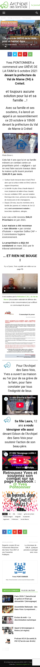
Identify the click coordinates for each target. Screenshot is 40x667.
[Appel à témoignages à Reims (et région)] (7, 630)
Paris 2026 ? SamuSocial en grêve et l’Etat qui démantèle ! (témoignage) (25, 598)
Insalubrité (26, 516)
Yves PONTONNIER (11, 44)
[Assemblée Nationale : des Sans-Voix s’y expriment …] (7, 609)
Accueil (3, 18)
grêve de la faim (29, 514)
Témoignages (26, 18)
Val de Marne (25, 519)
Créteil (20, 514)
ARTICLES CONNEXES (11, 590)
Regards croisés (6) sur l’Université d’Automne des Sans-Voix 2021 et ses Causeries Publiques (10, 550)
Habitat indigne (8, 516)
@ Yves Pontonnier (20, 485)
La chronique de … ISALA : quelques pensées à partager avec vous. (31, 548)
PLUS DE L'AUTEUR (28, 590)
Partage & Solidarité (14, 18)
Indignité (18, 516)
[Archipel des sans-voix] (20, 5)
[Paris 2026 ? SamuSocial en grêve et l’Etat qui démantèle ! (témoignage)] (7, 599)
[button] (37, 13)
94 (9, 514)
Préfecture (15, 519)
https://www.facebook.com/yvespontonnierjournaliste (20, 579)
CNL (14, 514)
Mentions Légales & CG (23, 664)
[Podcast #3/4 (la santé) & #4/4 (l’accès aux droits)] (7, 641)
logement (6, 519)
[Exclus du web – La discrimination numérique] (7, 620)
